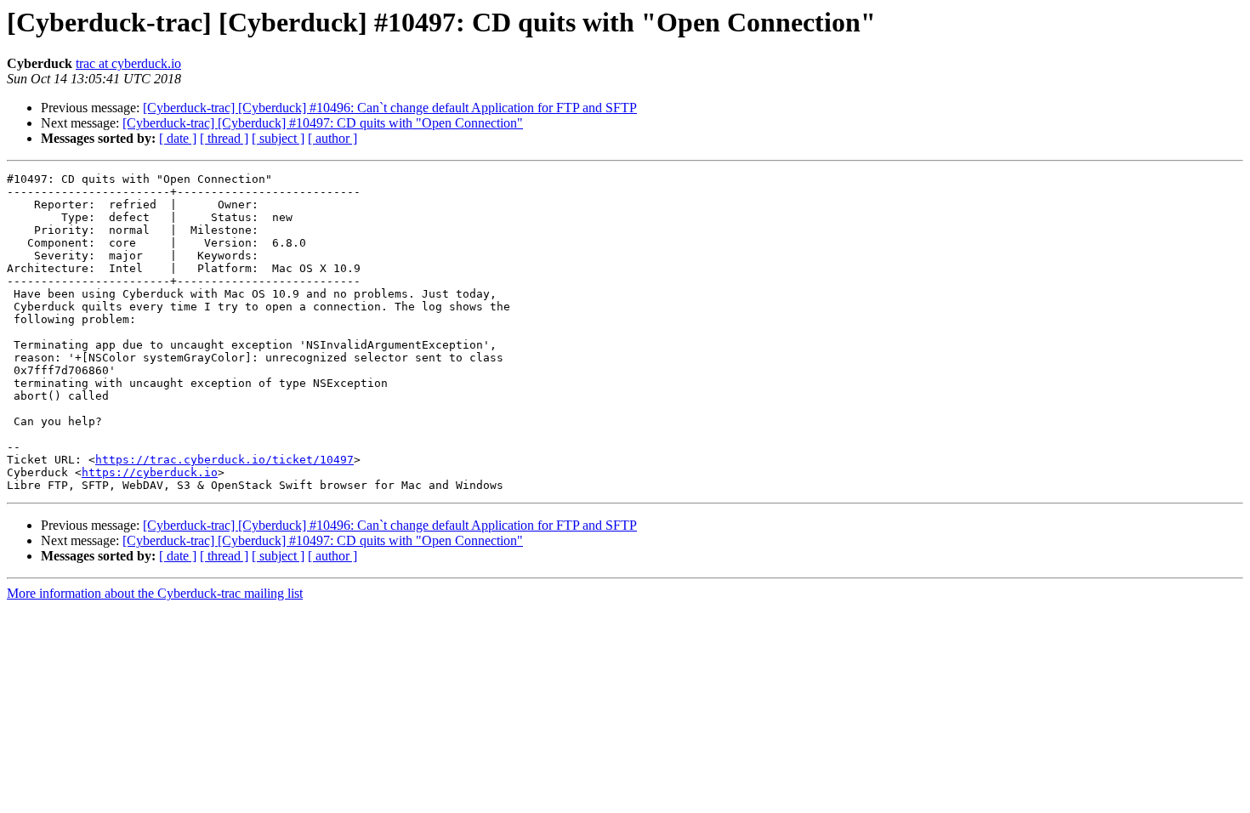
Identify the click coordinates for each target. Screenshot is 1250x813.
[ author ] (332, 138)
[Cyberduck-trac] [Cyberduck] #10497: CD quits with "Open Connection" (322, 123)
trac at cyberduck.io (128, 63)
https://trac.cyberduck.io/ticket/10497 (224, 459)
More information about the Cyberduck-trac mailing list (155, 593)
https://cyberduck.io (150, 472)
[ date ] (177, 138)
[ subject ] (278, 138)
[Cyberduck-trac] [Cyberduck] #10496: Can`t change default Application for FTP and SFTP (390, 107)
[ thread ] (224, 138)
